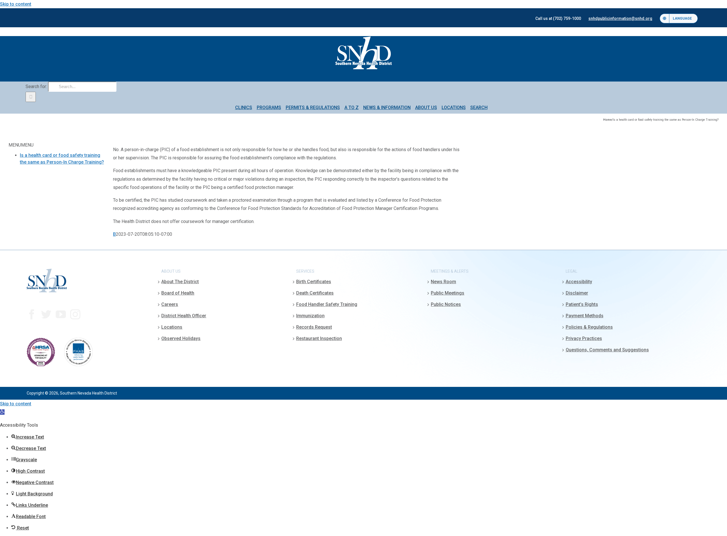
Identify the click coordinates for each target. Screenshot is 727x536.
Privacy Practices (584, 338)
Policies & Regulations (589, 327)
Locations (171, 327)
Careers (169, 304)
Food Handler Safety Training (326, 304)
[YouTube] (61, 314)
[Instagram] (75, 314)
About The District (180, 281)
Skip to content (15, 4)
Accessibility (579, 281)
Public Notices (446, 304)
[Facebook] (32, 314)
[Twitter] (46, 314)
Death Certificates (315, 293)
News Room (443, 281)
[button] (2, 412)
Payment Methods (584, 315)
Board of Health (177, 293)
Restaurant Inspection (319, 338)
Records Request (314, 327)
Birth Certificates (313, 281)
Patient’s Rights (582, 304)
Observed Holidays (180, 338)
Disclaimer (577, 293)
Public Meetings (447, 293)
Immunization (310, 315)
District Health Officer (183, 315)
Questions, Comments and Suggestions (607, 350)
